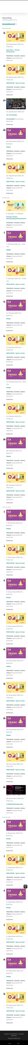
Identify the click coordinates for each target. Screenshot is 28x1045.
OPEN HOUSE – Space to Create (15, 83)
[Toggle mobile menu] (25, 7)
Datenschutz (17, 1038)
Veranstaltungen (6, 20)
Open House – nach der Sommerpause (13, 51)
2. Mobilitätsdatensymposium (14, 804)
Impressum (11, 1038)
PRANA (8, 147)
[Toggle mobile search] (22, 7)
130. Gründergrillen (11, 115)
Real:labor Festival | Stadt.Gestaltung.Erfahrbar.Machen (16, 217)
